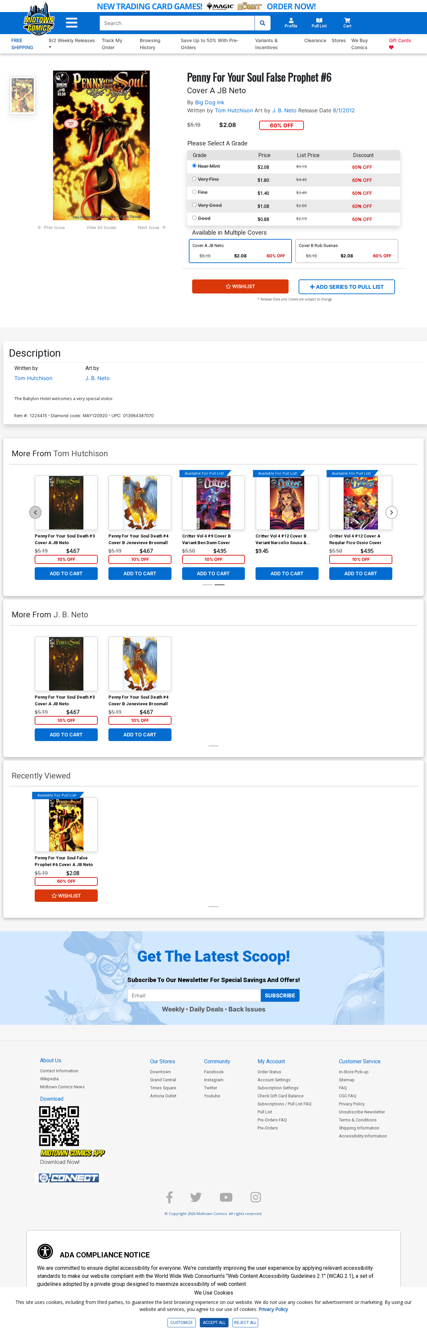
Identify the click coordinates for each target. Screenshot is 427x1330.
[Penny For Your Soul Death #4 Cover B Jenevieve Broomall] (139, 502)
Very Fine (208, 179)
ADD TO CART (66, 573)
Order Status (269, 1071)
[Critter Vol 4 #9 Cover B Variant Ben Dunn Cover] (213, 502)
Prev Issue (54, 227)
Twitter (210, 1087)
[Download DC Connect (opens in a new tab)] (81, 1178)
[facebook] (169, 1200)
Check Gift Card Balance (281, 1095)
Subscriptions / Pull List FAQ (285, 1103)
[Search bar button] (263, 23)
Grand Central (163, 1079)
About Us (50, 1060)
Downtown (160, 1071)
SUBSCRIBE (280, 995)
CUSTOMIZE (181, 1322)
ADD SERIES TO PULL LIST (349, 286)
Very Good (210, 205)
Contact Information (59, 1070)
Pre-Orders (268, 1127)
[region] (35, 512)
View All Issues (101, 227)
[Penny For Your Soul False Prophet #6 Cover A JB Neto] (66, 824)
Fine (202, 192)
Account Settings (274, 1079)
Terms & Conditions (358, 1119)
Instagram (214, 1079)
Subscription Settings (278, 1087)
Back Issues (247, 1009)
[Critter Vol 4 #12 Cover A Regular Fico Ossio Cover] (360, 502)
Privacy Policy (352, 1103)
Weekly (173, 1009)
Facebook (214, 1071)
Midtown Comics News (62, 1086)
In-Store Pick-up (354, 1071)
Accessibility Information (363, 1135)
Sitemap (347, 1079)
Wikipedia (49, 1078)
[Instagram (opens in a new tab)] (256, 1200)
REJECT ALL (245, 1322)
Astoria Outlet (163, 1095)
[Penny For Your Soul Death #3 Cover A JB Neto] (66, 502)
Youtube (212, 1095)
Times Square (163, 1087)
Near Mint (209, 166)
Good (204, 218)
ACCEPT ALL (214, 1322)
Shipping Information (359, 1127)
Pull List (265, 1111)
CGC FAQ (347, 1095)
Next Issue (148, 227)
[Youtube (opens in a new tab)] (226, 1200)
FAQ (343, 1087)
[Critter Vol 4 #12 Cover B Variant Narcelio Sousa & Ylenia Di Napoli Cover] (287, 502)
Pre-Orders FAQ (272, 1119)
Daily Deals (206, 1009)
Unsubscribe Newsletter (362, 1111)
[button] (72, 23)
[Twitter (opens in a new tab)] (196, 1200)
